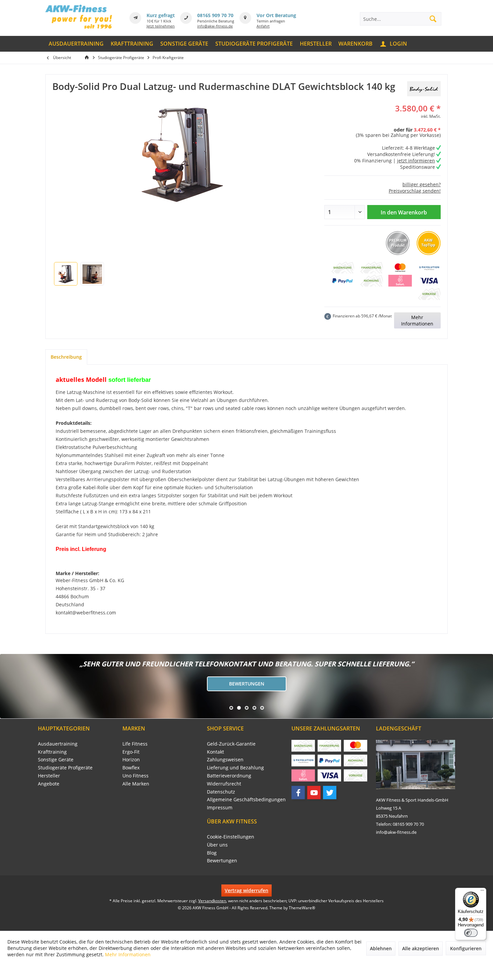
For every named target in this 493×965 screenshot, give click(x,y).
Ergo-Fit (131, 752)
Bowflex (131, 767)
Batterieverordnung (229, 775)
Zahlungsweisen (225, 759)
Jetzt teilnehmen (161, 26)
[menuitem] (76, 44)
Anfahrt (263, 26)
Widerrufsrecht (224, 783)
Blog (212, 853)
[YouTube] (314, 792)
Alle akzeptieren (420, 948)
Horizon (131, 759)
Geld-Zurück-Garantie (231, 744)
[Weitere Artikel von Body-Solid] (424, 88)
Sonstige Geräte (55, 759)
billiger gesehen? (421, 184)
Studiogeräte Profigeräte (65, 767)
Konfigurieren (466, 948)
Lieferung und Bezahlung (235, 767)
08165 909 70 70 (215, 15)
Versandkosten (212, 901)
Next (6, 686)
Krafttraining (52, 752)
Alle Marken (135, 783)
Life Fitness (135, 744)
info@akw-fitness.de (215, 26)
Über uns (217, 845)
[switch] (471, 933)
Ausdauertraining (57, 744)
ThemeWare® (302, 908)
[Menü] (482, 892)
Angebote (48, 783)
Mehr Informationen (417, 320)
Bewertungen (246, 683)
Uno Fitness (135, 775)
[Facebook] (298, 792)
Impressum (219, 807)
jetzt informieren (416, 160)
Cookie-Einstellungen (230, 836)
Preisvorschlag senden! (415, 191)
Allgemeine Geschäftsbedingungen (246, 799)
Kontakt (215, 752)
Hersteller (49, 775)
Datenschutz (221, 792)
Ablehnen (381, 948)
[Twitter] (329, 792)
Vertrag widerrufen (246, 890)
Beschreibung (66, 357)
